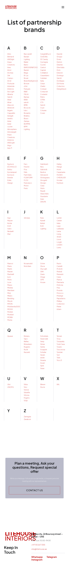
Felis (25, 172)
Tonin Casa (61, 344)
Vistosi (26, 390)
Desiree (60, 65)
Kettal (42, 223)
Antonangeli (11, 132)
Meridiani (10, 290)
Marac (9, 285)
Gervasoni (44, 175)
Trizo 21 (59, 360)
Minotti (9, 301)
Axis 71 (9, 148)
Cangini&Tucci (45, 54)
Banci (26, 65)
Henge (59, 167)
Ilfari (9, 234)
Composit (44, 92)
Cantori (43, 67)
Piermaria (60, 282)
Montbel (10, 315)
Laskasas (60, 229)
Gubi (42, 199)
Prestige (60, 296)
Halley (59, 164)
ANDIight (10, 59)
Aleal (9, 100)
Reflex (26, 341)
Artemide (10, 86)
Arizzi (9, 70)
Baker (26, 62)
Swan (42, 368)
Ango (9, 145)
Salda (42, 347)
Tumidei (60, 352)
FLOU (26, 180)
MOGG (10, 309)
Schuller (43, 352)
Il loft (9, 226)
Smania (43, 360)
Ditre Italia (60, 67)
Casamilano (44, 75)
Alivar (9, 102)
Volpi (26, 400)
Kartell (42, 220)
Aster (9, 121)
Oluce (42, 266)
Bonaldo (27, 113)
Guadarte (44, 196)
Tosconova (61, 349)
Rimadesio (28, 344)
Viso (25, 387)
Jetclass (27, 218)
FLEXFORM (28, 177)
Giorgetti (43, 180)
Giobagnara (45, 177)
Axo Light (10, 92)
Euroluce (10, 175)
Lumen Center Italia (59, 220)
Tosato (59, 347)
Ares (9, 67)
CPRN (42, 100)
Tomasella (60, 341)
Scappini (43, 349)
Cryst (42, 108)
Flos (25, 169)
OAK (42, 271)
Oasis (42, 274)
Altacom (10, 105)
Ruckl (26, 349)
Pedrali (59, 271)
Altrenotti (10, 108)
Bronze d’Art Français (27, 86)
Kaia (42, 218)
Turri (58, 355)
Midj (9, 293)
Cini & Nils (44, 57)
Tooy (58, 339)
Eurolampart (12, 172)
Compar (43, 89)
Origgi (42, 277)
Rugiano (27, 347)
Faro (25, 164)
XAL (58, 384)
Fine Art (26, 167)
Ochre (42, 263)
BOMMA (27, 124)
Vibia (26, 384)
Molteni (10, 312)
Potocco (60, 293)
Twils (58, 358)
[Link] (11, 7)
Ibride (9, 223)
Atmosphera (12, 129)
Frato (26, 188)
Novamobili (28, 263)
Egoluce (10, 164)
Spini (42, 366)
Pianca (59, 280)
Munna (9, 320)
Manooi (10, 263)
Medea (10, 288)
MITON (9, 304)
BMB (25, 105)
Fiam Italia (27, 175)
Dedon (59, 62)
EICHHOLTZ (12, 167)
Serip (42, 341)
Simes (42, 344)
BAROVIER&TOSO (31, 67)
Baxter (26, 70)
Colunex (43, 110)
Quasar (10, 336)
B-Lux (26, 75)
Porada (59, 290)
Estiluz (9, 169)
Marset (10, 271)
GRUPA (43, 202)
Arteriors (10, 89)
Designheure (61, 89)
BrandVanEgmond (31, 81)
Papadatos (61, 298)
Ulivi (8, 384)
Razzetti (27, 352)
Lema (59, 231)
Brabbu (27, 116)
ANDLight (11, 143)
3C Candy (44, 59)
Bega (26, 73)
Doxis (59, 59)
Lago (59, 226)
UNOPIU (10, 387)
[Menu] (62, 7)
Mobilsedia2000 (13, 306)
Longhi (59, 242)
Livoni (59, 239)
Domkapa (60, 81)
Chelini (42, 86)
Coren (42, 113)
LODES (59, 245)
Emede (10, 177)
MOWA (10, 317)
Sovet (42, 363)
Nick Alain (27, 266)
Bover (26, 78)
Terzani (59, 336)
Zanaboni (27, 419)
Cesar (42, 83)
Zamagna (27, 417)
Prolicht (59, 269)
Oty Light (43, 269)
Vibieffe (27, 392)
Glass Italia (44, 194)
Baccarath (28, 54)
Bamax (26, 97)
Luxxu (59, 247)
